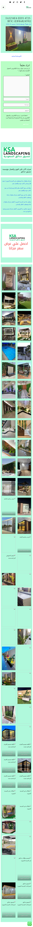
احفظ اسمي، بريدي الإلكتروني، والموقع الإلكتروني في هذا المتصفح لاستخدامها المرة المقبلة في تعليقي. (18, 118)
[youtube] (10, 2)
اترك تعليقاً (28, 24)
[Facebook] (24, 2)
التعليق (27, 75)
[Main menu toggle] (3, 7)
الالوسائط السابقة (16, 56)
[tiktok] (13, 2)
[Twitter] (21, 2)
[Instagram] (17, 2)
